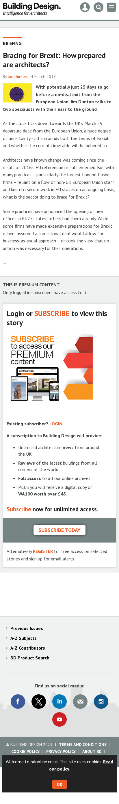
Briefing (12, 43)
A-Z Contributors (27, 648)
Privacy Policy (61, 751)
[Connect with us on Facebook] (17, 701)
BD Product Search (29, 658)
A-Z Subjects (23, 638)
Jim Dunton (17, 76)
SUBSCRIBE (52, 313)
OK (59, 784)
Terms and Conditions (83, 744)
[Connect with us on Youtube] (59, 719)
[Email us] (80, 701)
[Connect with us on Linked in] (59, 701)
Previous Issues (26, 628)
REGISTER (43, 551)
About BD (91, 751)
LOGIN (55, 424)
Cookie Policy (25, 751)
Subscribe (19, 509)
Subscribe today (59, 530)
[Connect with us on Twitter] (38, 701)
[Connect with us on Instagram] (101, 701)
